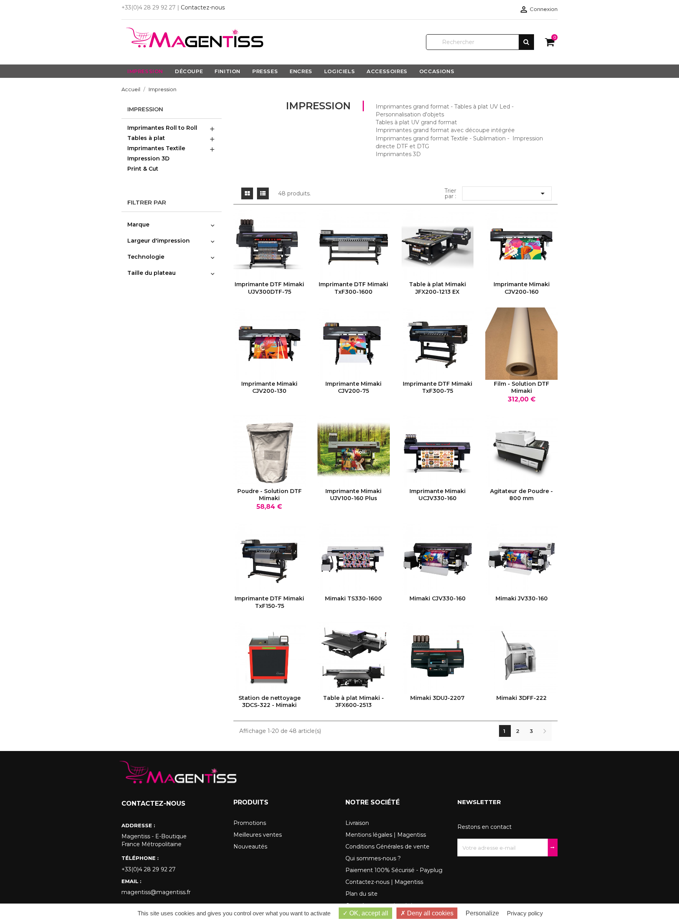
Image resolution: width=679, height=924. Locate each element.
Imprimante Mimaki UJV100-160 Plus (353, 495)
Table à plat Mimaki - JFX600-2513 (353, 701)
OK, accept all (368, 913)
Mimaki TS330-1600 (353, 598)
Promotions (249, 822)
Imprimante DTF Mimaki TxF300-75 (437, 387)
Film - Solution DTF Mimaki (521, 387)
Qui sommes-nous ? (373, 858)
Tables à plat (146, 138)
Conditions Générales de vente (387, 846)
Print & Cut (142, 168)
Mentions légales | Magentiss (385, 834)
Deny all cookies (429, 913)
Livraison (357, 822)
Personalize (482, 913)
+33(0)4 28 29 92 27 (148, 869)
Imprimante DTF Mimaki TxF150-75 (269, 602)
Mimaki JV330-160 (521, 598)
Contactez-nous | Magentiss (384, 881)
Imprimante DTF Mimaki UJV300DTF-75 (269, 288)
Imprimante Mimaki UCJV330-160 (437, 495)
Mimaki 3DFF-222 (521, 697)
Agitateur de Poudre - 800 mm (521, 495)
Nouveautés (250, 846)
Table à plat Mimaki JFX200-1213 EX (437, 288)
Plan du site (361, 893)
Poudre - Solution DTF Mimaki (269, 495)
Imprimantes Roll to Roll (162, 127)
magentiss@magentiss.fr (156, 892)
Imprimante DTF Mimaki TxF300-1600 (353, 288)
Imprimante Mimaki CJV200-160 (522, 288)
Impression (145, 109)
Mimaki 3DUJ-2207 (437, 697)
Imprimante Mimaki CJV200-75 (353, 387)
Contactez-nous (203, 7)
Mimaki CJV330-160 (437, 598)
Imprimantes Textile (156, 148)
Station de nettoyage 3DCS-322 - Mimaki (270, 701)
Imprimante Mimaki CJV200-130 (269, 387)
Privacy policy (525, 913)
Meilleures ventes (257, 834)
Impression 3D (148, 158)
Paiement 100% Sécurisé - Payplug (393, 870)
